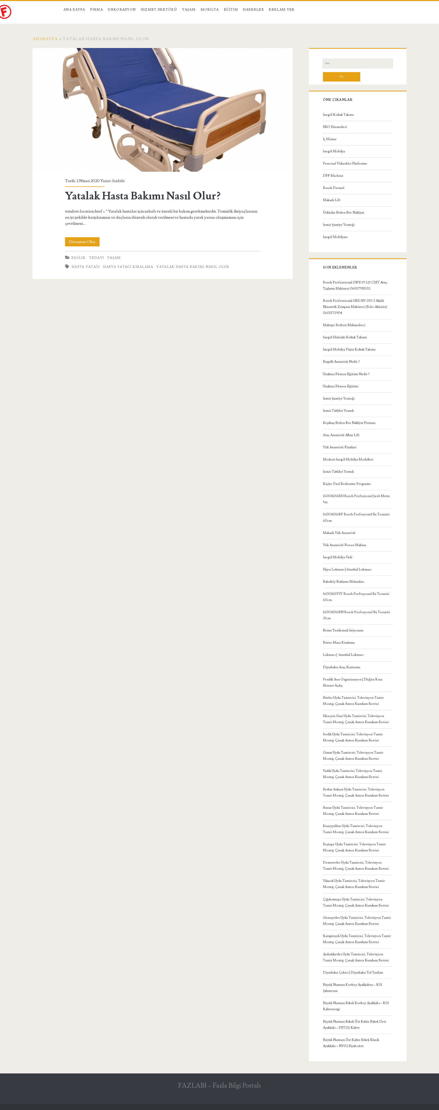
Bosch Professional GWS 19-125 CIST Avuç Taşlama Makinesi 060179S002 (355, 285)
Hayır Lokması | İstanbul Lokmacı (347, 569)
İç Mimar (329, 139)
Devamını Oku (84, 242)
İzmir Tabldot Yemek (338, 411)
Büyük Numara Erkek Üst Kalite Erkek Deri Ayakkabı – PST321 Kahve (354, 1025)
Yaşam (189, 10)
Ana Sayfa (74, 10)
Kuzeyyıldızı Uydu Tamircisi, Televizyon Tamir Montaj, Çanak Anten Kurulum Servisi (356, 829)
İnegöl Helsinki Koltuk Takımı (345, 337)
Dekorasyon (122, 10)
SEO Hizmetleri (335, 127)
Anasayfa (45, 38)
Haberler (253, 10)
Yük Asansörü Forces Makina (344, 545)
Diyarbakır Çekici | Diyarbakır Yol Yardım (353, 973)
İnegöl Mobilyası (335, 237)
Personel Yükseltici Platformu (345, 164)
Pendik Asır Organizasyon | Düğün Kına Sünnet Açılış (352, 682)
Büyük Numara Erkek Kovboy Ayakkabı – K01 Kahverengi (356, 1006)
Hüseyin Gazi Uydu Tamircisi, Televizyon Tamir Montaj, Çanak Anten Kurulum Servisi (356, 719)
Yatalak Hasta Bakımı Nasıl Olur (192, 267)
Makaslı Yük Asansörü (339, 533)
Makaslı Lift (331, 200)
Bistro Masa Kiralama (339, 643)
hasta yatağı (86, 267)
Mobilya (210, 10)
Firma (96, 10)
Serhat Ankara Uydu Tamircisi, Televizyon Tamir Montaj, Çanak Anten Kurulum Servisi (356, 792)
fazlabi (118, 180)
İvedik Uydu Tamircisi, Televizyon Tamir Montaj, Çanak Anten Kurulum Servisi (353, 737)
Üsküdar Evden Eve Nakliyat (343, 213)
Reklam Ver (281, 10)
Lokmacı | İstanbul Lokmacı (343, 655)
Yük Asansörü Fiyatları (339, 447)
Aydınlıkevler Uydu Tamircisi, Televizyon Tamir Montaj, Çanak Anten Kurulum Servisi (356, 957)
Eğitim (231, 10)
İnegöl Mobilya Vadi (337, 557)
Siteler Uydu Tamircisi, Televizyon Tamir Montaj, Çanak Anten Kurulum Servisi (353, 701)
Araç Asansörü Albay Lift (341, 435)
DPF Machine (333, 176)
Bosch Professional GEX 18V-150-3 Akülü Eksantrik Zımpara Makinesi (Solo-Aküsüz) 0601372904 (355, 307)
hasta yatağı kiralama (128, 267)
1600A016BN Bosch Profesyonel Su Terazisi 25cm (356, 615)
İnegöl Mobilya (334, 151)
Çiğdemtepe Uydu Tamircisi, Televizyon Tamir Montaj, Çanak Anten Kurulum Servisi (356, 902)
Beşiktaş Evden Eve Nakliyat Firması (349, 423)
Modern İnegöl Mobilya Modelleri (348, 459)
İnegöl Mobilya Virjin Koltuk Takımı (349, 349)
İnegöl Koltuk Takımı (338, 115)
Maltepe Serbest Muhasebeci (344, 325)
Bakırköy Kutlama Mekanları (343, 582)
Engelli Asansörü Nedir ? (341, 362)
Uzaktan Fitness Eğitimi (340, 386)
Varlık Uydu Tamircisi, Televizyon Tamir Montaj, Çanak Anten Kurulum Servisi (352, 774)
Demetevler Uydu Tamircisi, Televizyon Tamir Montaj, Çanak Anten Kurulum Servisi (356, 866)
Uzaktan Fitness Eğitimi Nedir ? (346, 374)
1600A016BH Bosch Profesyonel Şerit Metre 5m (356, 499)
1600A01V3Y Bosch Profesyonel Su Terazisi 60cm (356, 597)
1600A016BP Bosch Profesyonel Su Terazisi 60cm (356, 517)
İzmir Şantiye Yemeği (339, 225)
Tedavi (96, 258)
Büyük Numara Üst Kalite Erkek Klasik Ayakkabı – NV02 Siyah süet (351, 1043)
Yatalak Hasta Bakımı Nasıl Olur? (163, 110)
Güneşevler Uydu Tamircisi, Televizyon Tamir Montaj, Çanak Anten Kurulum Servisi (357, 921)
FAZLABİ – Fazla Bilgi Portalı (219, 1085)
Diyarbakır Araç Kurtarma (341, 667)
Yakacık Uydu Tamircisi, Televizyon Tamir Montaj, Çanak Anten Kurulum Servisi (354, 884)
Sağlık (78, 258)
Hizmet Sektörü (159, 10)
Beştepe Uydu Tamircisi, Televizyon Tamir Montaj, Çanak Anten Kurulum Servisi (354, 847)
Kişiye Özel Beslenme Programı (346, 484)
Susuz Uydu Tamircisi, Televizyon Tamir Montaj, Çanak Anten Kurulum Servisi (353, 811)
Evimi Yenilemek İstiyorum (343, 630)
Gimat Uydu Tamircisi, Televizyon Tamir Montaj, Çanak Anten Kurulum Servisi (353, 756)
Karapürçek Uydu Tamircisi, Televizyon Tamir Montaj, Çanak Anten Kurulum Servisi (357, 939)
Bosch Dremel (333, 188)
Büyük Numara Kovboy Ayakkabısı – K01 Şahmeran (352, 988)
